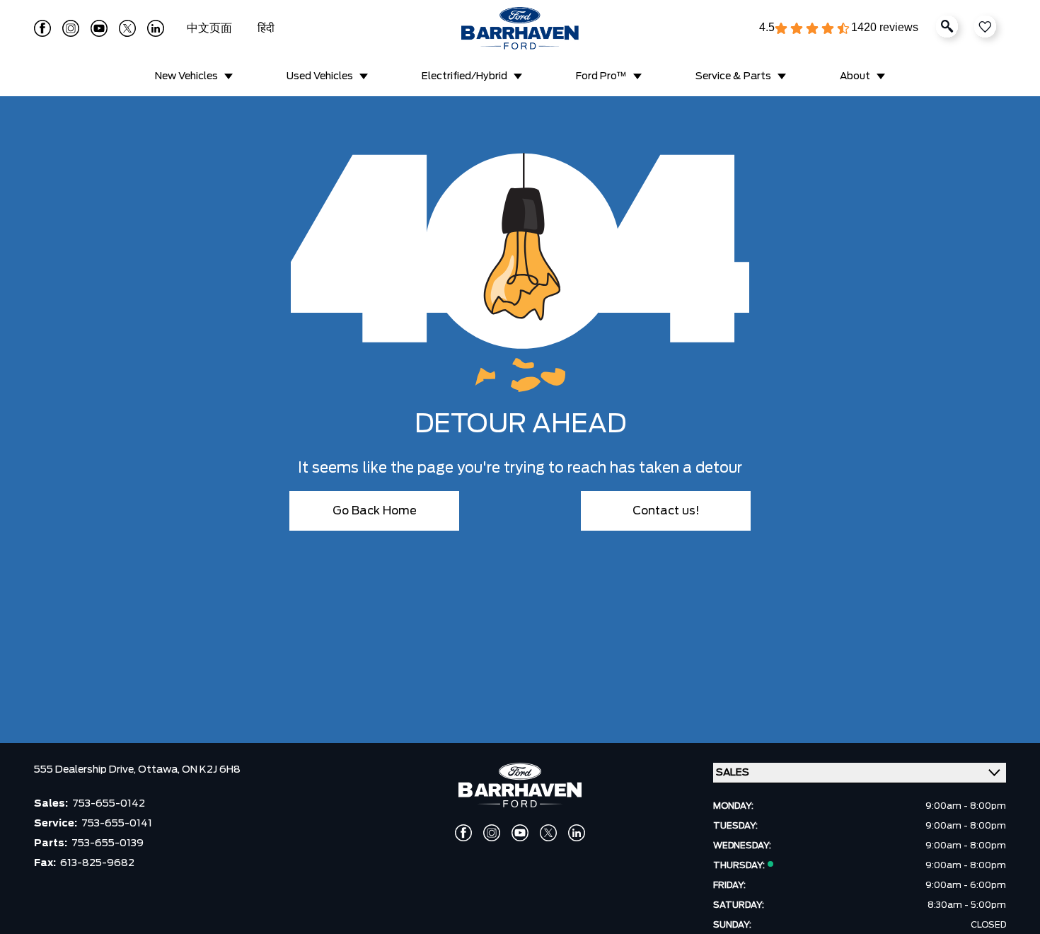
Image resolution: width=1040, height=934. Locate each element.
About (855, 76)
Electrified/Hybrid (464, 76)
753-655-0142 (108, 804)
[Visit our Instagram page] (70, 28)
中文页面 (211, 28)
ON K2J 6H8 (211, 770)
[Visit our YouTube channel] (99, 28)
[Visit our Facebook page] (42, 28)
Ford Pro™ (601, 76)
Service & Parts (733, 76)
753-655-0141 (116, 824)
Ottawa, (160, 770)
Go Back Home (375, 511)
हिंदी (266, 28)
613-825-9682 (97, 863)
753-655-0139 (107, 843)
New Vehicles (186, 76)
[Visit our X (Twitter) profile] (127, 28)
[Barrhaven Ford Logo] (520, 28)
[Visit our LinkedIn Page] (155, 28)
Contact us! (666, 511)
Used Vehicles (320, 76)
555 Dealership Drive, (86, 770)
